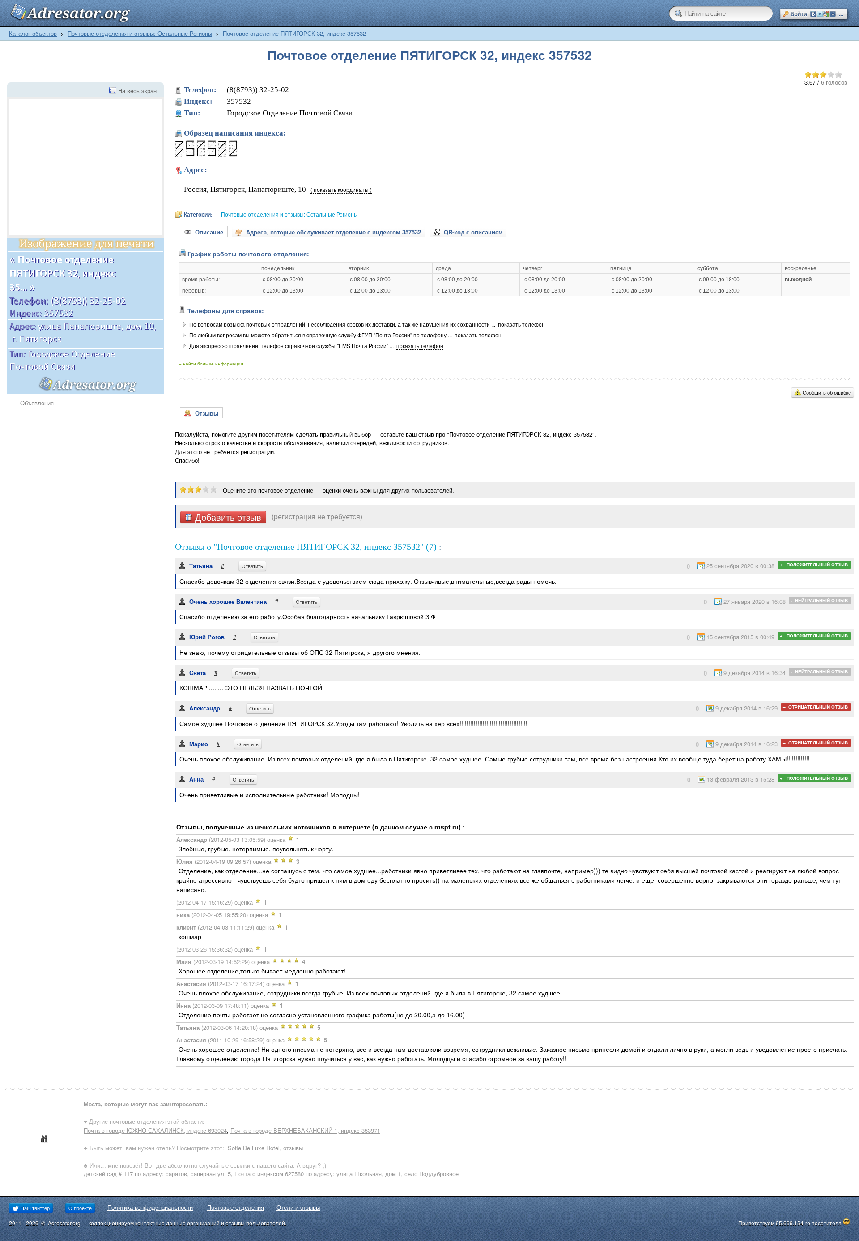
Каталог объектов (33, 33)
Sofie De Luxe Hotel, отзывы (265, 1147)
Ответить (252, 566)
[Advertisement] (82, 474)
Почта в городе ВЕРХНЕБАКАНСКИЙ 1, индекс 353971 (305, 1130)
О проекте (80, 1207)
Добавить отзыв (226, 517)
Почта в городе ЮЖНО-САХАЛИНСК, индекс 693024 (155, 1130)
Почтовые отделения (235, 1207)
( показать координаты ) (341, 189)
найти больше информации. (214, 364)
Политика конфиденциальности (150, 1207)
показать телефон (521, 324)
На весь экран (137, 90)
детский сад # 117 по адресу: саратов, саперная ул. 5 (157, 1173)
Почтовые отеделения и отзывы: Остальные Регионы (140, 33)
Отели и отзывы (298, 1207)
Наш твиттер (34, 1207)
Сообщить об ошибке (827, 392)
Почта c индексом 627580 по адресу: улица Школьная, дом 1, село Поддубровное (346, 1173)
